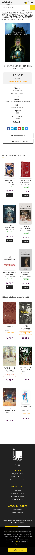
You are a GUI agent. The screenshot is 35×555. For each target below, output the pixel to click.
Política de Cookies (17, 499)
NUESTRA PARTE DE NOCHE (9, 273)
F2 (17, 124)
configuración (17, 544)
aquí (17, 541)
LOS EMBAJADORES (9, 409)
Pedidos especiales (17, 513)
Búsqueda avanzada (28, 11)
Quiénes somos (17, 510)
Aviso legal (17, 490)
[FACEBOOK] (15, 464)
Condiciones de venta (17, 493)
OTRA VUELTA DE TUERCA (25, 368)
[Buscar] (32, 7)
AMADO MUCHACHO (25, 327)
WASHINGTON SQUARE (9, 369)
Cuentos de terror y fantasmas (17, 14)
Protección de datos (17, 496)
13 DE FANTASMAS (9, 227)
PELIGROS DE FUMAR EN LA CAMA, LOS (26, 274)
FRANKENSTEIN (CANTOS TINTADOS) (9, 181)
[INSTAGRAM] (19, 464)
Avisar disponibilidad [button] (21, 141)
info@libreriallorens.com (17, 477)
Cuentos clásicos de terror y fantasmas (17, 16)
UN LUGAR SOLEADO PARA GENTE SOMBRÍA (25, 228)
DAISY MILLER (26, 407)
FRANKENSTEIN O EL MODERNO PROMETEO (25, 182)
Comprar (9, 195)
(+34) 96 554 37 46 (17, 474)
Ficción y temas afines (12, 13)
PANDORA (9, 326)
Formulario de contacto (17, 480)
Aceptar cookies (17, 550)
